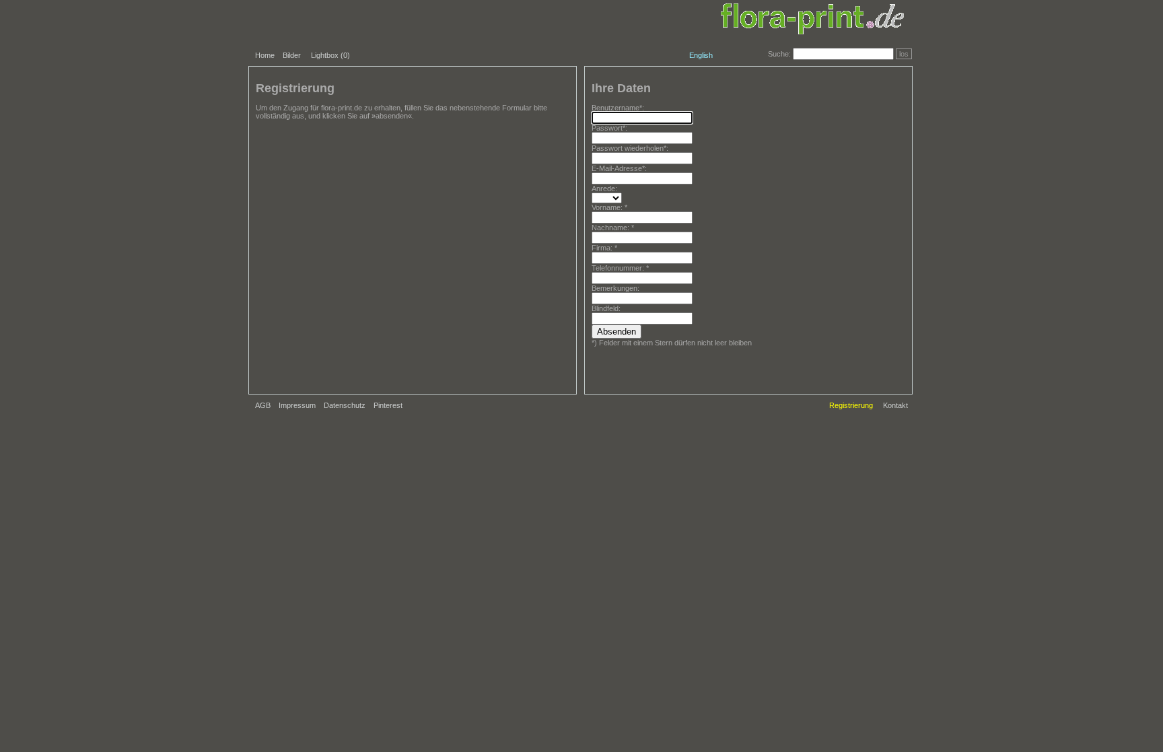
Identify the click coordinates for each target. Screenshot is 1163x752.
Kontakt (895, 405)
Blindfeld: (606, 308)
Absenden (616, 332)
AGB (263, 405)
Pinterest (388, 405)
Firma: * (604, 248)
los (904, 54)
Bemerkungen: (615, 288)
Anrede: (604, 188)
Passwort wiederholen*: (630, 148)
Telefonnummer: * (620, 268)
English (701, 55)
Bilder (292, 55)
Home (265, 55)
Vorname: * (609, 207)
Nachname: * (613, 228)
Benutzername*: (618, 108)
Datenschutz (344, 405)
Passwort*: (609, 128)
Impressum (297, 405)
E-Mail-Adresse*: (619, 168)
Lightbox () (330, 55)
